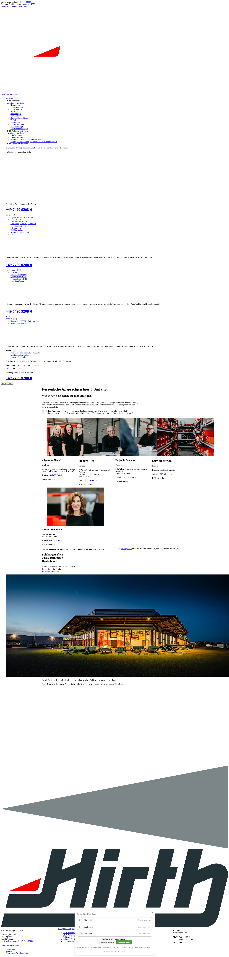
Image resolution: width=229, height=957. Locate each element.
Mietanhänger (15, 228)
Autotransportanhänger (19, 129)
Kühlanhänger (15, 122)
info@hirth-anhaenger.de (10, 941)
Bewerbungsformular (18, 323)
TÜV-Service (15, 219)
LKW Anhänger (16, 137)
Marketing (88, 920)
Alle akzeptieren (124, 942)
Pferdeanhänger (16, 116)
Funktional (88, 927)
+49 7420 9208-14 (129, 477)
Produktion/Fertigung (18, 275)
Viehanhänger (15, 114)
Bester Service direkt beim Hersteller (15, 6)
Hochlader (14, 112)
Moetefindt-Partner (17, 281)
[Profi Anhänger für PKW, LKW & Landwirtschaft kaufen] (114, 92)
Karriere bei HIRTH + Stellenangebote (25, 321)
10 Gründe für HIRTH (19, 279)
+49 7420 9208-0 (24, 2)
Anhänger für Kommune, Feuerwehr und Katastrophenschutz (33, 142)
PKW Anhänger (16, 135)
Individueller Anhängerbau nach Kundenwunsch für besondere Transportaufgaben (37, 148)
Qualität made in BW (18, 277)
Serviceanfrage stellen (18, 357)
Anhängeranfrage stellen (19, 355)
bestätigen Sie (126, 549)
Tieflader (13, 120)
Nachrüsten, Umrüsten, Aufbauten (23, 224)
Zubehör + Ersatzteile (18, 222)
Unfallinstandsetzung (18, 230)
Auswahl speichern (106, 942)
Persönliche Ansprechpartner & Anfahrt (25, 353)
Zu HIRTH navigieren (50, 571)
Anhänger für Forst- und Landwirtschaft (25, 139)
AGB (123, 951)
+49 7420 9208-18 (92, 480)
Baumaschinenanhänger (19, 118)
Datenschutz (10, 949)
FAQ (12, 234)
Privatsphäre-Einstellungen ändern (18, 953)
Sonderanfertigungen (18, 226)
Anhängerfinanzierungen (19, 232)
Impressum (10, 951)
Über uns (13, 272)
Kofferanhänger (16, 109)
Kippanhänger (15, 105)
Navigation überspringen (10, 94)
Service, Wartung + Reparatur (21, 217)
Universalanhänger (17, 124)
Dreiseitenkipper (16, 107)
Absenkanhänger (16, 127)
